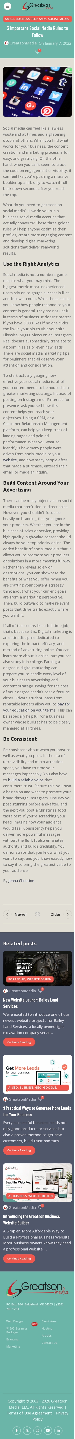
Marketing (13, 1346)
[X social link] (27, 1430)
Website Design (39, 979)
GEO (38, 1087)
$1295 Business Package (21, 1329)
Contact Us (49, 1343)
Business (26, 1087)
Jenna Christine (21, 880)
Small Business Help (21, 19)
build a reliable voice (25, 779)
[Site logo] (37, 5)
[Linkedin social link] (58, 1430)
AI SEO (13, 1087)
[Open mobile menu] (7, 6)
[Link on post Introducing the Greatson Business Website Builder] (37, 1182)
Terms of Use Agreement (29, 1413)
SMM (42, 19)
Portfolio (16, 979)
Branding (12, 1339)
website (10, 459)
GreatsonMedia (23, 43)
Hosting (47, 1328)
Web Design (14, 1321)
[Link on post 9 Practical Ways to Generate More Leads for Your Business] (37, 1074)
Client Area (49, 1321)
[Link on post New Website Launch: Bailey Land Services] (37, 968)
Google (49, 1087)
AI (9, 1196)
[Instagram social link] (37, 1430)
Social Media (58, 19)
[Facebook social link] (16, 1430)
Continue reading (19, 1042)
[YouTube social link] (48, 1430)
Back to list (37, 914)
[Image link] (37, 1288)
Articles (47, 1336)
